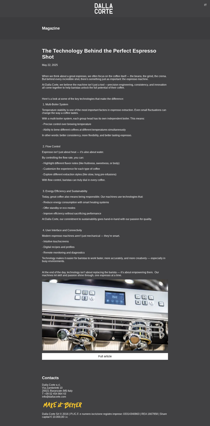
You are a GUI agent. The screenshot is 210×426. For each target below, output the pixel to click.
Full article (105, 356)
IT (205, 5)
